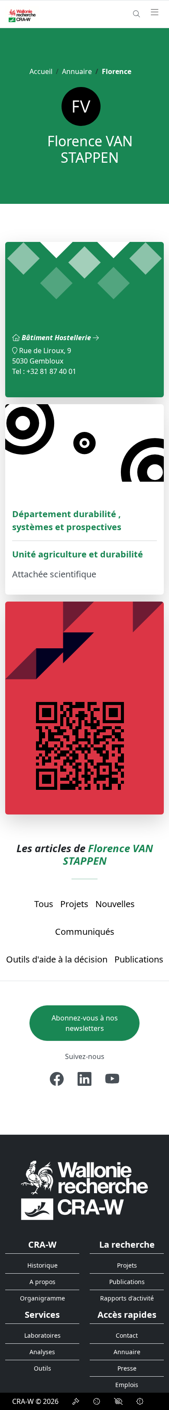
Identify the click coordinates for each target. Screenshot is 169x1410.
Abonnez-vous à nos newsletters (85, 1023)
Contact (127, 1335)
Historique (42, 1265)
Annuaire (77, 71)
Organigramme (42, 1298)
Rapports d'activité (127, 1298)
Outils (42, 1368)
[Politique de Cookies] (96, 1401)
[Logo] (84, 1190)
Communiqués (84, 931)
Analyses (42, 1352)
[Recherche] (136, 14)
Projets (74, 904)
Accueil (40, 71)
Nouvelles (115, 904)
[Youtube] (112, 1079)
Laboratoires (42, 1335)
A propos (42, 1282)
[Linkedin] (84, 1079)
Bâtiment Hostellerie (57, 337)
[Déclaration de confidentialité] (75, 1401)
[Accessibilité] (118, 1401)
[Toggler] (155, 12)
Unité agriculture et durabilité (77, 554)
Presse (126, 1368)
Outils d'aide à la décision (56, 959)
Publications (138, 959)
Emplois (126, 1385)
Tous (43, 904)
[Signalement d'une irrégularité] (140, 1401)
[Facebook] (57, 1079)
